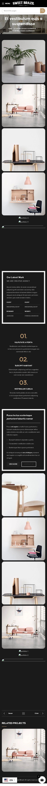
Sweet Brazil (19, 780)
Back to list (23, 713)
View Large (43, 730)
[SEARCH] (42, 10)
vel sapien (14, 427)
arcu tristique (27, 452)
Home (10, 28)
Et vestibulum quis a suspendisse (25, 28)
